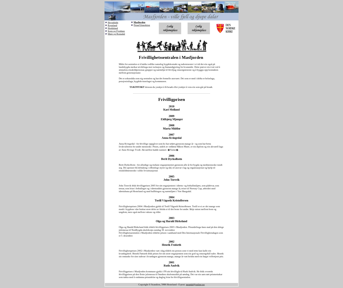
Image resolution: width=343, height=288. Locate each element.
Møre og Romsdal (116, 34)
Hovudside (113, 22)
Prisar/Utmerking (142, 25)
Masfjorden (139, 22)
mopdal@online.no (195, 284)
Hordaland (113, 28)
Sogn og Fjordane (116, 31)
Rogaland (112, 25)
